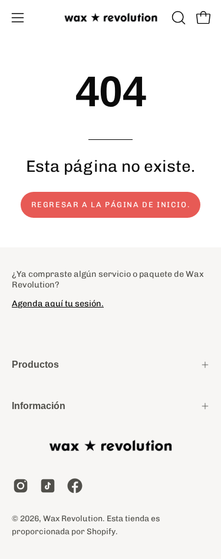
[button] (177, 17)
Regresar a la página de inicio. (110, 204)
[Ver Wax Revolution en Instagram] (20, 486)
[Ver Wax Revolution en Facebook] (75, 486)
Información (38, 406)
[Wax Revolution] (110, 18)
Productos (35, 364)
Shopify (101, 531)
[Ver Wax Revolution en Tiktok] (48, 486)
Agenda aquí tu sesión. (58, 303)
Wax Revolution (73, 518)
